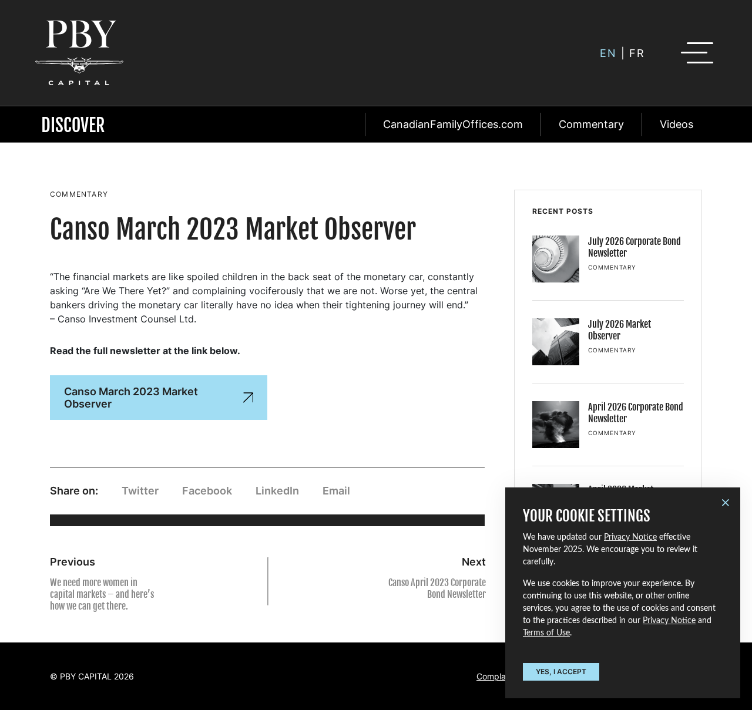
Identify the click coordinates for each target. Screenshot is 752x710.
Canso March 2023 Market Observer (131, 397)
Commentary (591, 124)
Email (336, 490)
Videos (676, 124)
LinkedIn (277, 490)
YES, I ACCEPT (561, 671)
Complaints (497, 676)
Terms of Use (546, 633)
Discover (73, 125)
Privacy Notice (630, 537)
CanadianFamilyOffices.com (453, 124)
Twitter (140, 490)
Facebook (207, 490)
